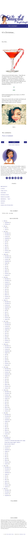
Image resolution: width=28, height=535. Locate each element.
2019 (5, 277)
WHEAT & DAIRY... (6, 196)
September (7, 222)
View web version (14, 144)
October (6, 236)
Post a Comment (7, 136)
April (6, 229)
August (6, 240)
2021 (5, 231)
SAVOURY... (4, 192)
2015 (5, 367)
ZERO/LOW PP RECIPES (7, 205)
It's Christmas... (8, 438)
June (6, 227)
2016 (5, 344)
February (7, 224)
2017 (5, 321)
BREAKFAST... (4, 186)
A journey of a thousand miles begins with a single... (15, 440)
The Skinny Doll (10, 534)
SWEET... (3, 203)
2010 (5, 488)
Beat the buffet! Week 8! (10, 444)
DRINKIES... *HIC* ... (6, 199)
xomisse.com (22, 534)
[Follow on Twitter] (9, 178)
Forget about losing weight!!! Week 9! (12, 442)
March (6, 248)
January (6, 252)
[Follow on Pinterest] (15, 178)
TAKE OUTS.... (4, 190)
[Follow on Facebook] (7, 178)
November (7, 234)
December (7, 233)
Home (14, 142)
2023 (5, 221)
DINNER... (3, 201)
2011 (5, 465)
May (6, 245)
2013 (5, 412)
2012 (5, 435)
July (6, 241)
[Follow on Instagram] (18, 178)
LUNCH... (3, 188)
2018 (5, 300)
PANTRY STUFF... (5, 194)
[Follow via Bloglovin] (21, 178)
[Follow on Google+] (12, 178)
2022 (5, 226)
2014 (5, 390)
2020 (5, 254)
